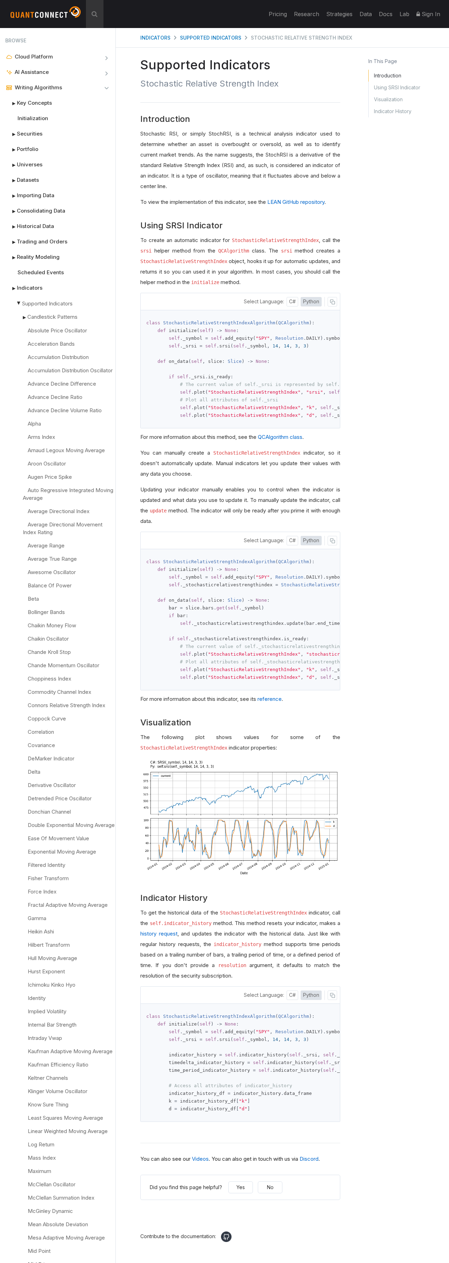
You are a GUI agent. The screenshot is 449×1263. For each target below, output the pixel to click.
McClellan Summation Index (61, 1197)
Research (306, 14)
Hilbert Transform (49, 944)
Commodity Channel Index (59, 692)
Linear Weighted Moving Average (68, 1131)
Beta (33, 598)
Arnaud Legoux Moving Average (66, 450)
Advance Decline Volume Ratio (65, 410)
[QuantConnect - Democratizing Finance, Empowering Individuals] (46, 15)
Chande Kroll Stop (49, 652)
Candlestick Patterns (52, 316)
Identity (37, 998)
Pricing (278, 14)
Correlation (41, 732)
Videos (200, 1158)
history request (158, 933)
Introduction (387, 75)
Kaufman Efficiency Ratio (58, 1064)
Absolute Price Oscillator (57, 330)
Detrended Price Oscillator (60, 798)
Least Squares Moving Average (65, 1117)
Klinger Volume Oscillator (57, 1091)
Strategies (339, 14)
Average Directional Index (58, 511)
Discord (309, 1158)
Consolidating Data (38, 210)
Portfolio (25, 149)
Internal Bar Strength (52, 1024)
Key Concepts (32, 102)
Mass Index (42, 1157)
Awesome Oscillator (52, 572)
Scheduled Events (41, 272)
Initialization (33, 118)
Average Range (46, 545)
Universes (27, 164)
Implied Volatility (47, 1011)
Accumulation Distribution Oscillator (70, 370)
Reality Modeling (36, 257)
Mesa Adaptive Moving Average (66, 1237)
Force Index (42, 891)
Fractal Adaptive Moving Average (68, 905)
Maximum (39, 1171)
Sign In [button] (430, 14)
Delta (34, 771)
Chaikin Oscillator (48, 638)
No (270, 1187)
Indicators (27, 287)
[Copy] (332, 301)
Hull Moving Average (52, 958)
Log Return (41, 1144)
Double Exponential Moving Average (71, 825)
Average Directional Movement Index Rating (62, 528)
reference (269, 699)
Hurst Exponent (46, 971)
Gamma (37, 918)
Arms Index (41, 437)
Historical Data (33, 226)
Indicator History (392, 111)
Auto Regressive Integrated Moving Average (68, 494)
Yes (240, 1187)
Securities (27, 133)
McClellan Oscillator (51, 1184)
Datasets (25, 180)
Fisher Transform (48, 878)
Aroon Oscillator (47, 463)
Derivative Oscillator (52, 785)
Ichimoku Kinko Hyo (51, 984)
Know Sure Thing (48, 1104)
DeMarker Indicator (51, 758)
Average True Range (52, 558)
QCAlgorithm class (280, 437)
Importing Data (33, 195)
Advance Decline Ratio (55, 397)
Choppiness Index (49, 678)
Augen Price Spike (50, 477)
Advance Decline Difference (62, 383)
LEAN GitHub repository (295, 202)
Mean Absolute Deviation (58, 1224)
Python (311, 301)
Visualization (388, 99)
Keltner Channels (48, 1078)
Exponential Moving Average (62, 851)
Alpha (34, 423)
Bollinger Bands (46, 612)
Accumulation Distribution (58, 357)
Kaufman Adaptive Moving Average (70, 1051)
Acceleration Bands (51, 343)
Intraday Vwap (45, 1038)
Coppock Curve (47, 718)
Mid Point (39, 1251)
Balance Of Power (50, 585)
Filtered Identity (46, 865)
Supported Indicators (47, 303)
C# (292, 301)
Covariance (41, 745)
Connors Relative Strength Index (66, 705)
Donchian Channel (49, 811)
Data (366, 14)
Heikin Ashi (41, 931)
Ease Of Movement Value (58, 838)
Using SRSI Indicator (397, 87)
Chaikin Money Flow (52, 625)
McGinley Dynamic (50, 1211)
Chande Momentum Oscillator (63, 665)
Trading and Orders (39, 241)
